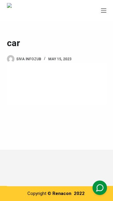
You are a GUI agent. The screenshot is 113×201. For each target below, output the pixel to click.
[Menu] (103, 10)
